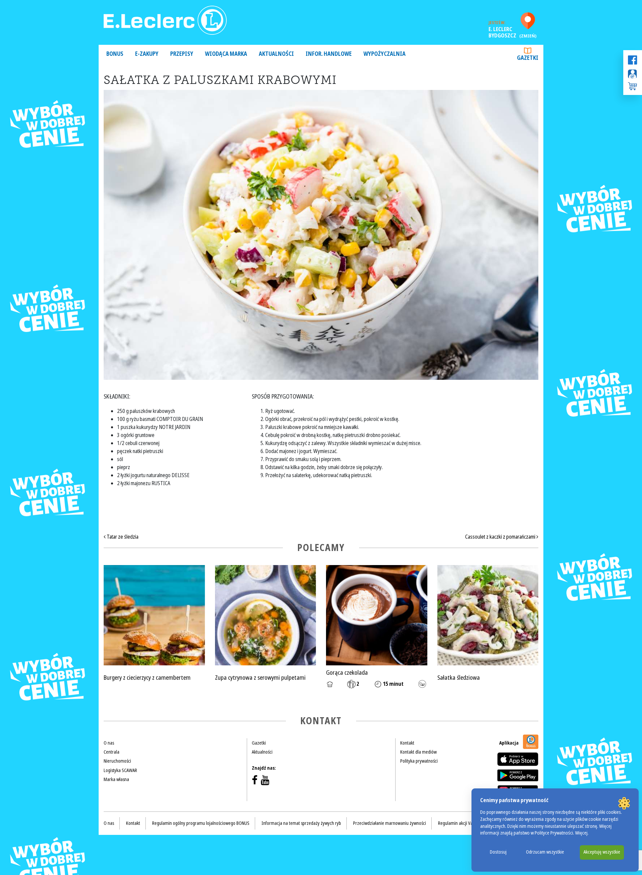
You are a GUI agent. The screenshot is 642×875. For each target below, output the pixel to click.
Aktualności (276, 54)
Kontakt (407, 743)
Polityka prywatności (419, 761)
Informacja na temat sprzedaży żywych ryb (301, 823)
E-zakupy (146, 54)
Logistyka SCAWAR (120, 770)
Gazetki (527, 58)
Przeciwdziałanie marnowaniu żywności (389, 823)
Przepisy (181, 54)
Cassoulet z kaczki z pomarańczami (500, 537)
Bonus (114, 54)
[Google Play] (517, 775)
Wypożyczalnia (384, 54)
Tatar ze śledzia (122, 537)
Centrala (111, 752)
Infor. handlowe (329, 54)
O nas (109, 743)
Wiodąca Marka (226, 54)
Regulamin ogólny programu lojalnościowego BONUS (200, 823)
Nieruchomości (117, 761)
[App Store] (517, 759)
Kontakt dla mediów (418, 752)
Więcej (581, 833)
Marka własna (116, 779)
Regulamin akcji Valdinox (461, 823)
